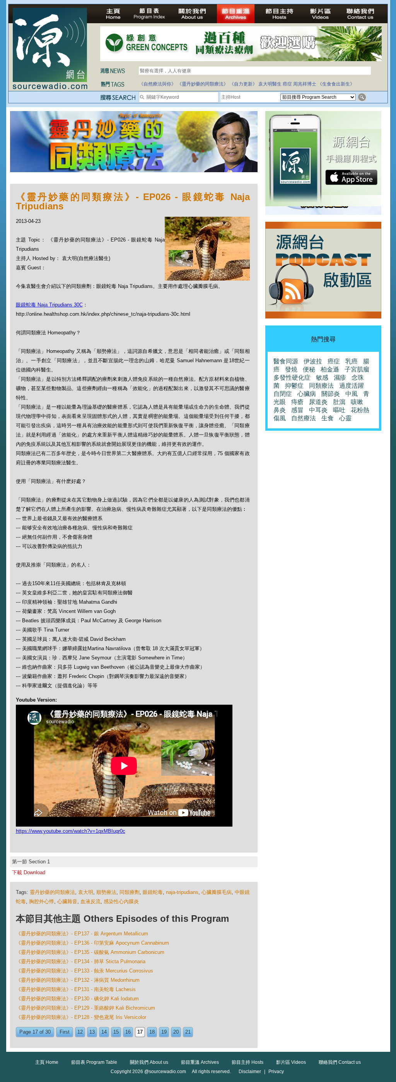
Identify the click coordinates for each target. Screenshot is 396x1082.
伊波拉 (313, 361)
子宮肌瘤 (357, 369)
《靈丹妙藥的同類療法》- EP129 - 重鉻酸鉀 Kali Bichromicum (85, 1008)
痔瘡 (297, 402)
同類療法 (321, 385)
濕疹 (340, 377)
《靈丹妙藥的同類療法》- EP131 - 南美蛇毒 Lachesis (76, 989)
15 (116, 1032)
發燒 (291, 369)
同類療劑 (129, 892)
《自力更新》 (243, 84)
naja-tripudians (182, 892)
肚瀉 (339, 402)
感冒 (297, 410)
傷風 (279, 418)
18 (152, 1032)
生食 (327, 418)
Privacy (276, 1071)
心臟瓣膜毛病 (216, 892)
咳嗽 (357, 402)
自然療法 (303, 418)
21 (188, 1032)
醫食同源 (285, 361)
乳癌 (351, 361)
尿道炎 (318, 402)
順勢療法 (106, 892)
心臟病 (306, 393)
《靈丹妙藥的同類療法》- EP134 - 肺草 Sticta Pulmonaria (80, 961)
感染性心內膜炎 (121, 901)
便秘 (309, 369)
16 (128, 1032)
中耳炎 (318, 410)
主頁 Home (46, 1062)
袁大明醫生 (270, 84)
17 (140, 1032)
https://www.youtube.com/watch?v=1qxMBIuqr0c (70, 831)
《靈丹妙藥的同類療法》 (202, 84)
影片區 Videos (291, 1062)
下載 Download (28, 872)
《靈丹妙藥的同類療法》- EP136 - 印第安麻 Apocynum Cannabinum (92, 943)
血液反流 (90, 901)
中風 (351, 393)
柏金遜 (330, 369)
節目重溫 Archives (200, 1062)
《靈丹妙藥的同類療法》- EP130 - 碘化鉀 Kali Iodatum (77, 999)
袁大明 (85, 892)
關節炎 (330, 393)
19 (164, 1032)
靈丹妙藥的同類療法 (52, 892)
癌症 (287, 84)
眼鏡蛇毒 (153, 892)
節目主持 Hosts (247, 1062)
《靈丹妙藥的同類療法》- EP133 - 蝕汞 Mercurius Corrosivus (84, 971)
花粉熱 (360, 410)
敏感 (322, 377)
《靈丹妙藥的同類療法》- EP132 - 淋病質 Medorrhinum (78, 980)
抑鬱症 (294, 385)
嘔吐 (339, 410)
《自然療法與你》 (157, 84)
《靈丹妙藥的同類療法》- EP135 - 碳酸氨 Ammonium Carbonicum (90, 952)
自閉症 (282, 393)
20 (176, 1032)
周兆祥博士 (304, 84)
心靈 (345, 418)
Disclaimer (250, 1071)
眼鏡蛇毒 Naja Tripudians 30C (49, 305)
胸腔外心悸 (41, 901)
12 (80, 1032)
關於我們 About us (149, 1062)
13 (92, 1032)
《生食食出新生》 (336, 84)
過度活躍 (351, 385)
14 (104, 1032)
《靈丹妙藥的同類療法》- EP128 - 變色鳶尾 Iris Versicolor (81, 1017)
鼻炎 (279, 410)
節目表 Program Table (94, 1062)
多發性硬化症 (292, 377)
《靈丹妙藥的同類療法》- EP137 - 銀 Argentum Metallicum (82, 933)
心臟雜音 (67, 901)
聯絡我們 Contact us (340, 1062)
